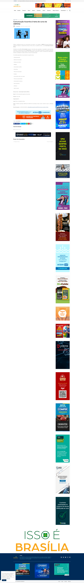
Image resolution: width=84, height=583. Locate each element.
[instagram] (67, 1)
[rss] (70, 1)
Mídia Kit (69, 581)
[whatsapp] (64, 1)
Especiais (49, 10)
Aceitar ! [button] (4, 580)
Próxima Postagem (50, 141)
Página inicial (15, 19)
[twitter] (68, 1)
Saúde (44, 10)
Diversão (24, 10)
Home (15, 10)
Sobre (62, 581)
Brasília (19, 10)
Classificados (63, 10)
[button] (67, 10)
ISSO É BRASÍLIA (21, 581)
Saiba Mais (8, 578)
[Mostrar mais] (32, 123)
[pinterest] (70, 557)
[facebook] (61, 557)
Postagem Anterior (17, 141)
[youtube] (65, 557)
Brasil (29, 10)
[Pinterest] (29, 123)
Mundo (33, 10)
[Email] (30, 123)
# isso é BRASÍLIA (21, 19)
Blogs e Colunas (56, 10)
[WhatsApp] (27, 123)
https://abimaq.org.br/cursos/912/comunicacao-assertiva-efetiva (38, 107)
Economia (38, 10)
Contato (65, 581)
